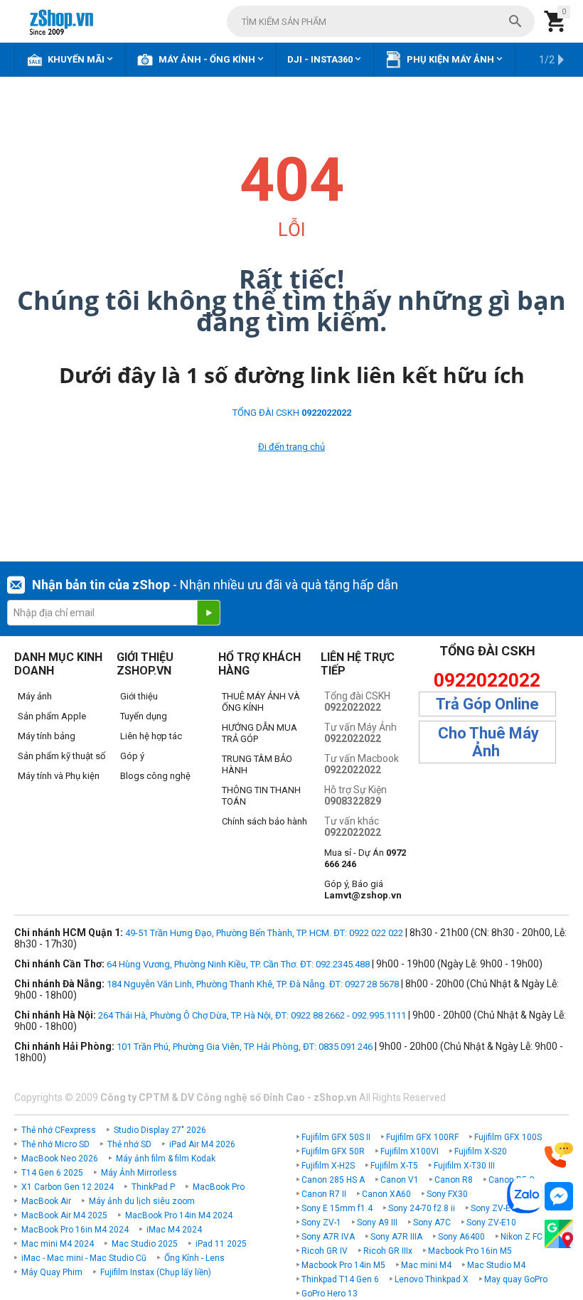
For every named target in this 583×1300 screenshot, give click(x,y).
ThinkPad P (153, 1187)
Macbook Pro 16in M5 (470, 1251)
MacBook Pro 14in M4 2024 (178, 1215)
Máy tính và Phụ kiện (59, 775)
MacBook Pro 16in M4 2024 (75, 1230)
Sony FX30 (447, 1194)
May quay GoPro (515, 1279)
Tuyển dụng (143, 716)
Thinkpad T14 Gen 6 (340, 1279)
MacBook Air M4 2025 (64, 1215)
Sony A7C (432, 1223)
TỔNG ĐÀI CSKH (291, 412)
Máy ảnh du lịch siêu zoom (142, 1201)
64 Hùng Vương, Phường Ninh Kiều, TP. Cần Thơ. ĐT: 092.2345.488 (238, 964)
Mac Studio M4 (496, 1265)
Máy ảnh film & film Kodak (165, 1159)
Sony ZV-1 (321, 1223)
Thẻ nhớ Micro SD (55, 1144)
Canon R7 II (323, 1194)
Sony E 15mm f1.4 (337, 1208)
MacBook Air (46, 1201)
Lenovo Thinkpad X (432, 1279)
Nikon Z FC (521, 1237)
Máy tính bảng (46, 736)
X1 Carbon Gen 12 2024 (67, 1187)
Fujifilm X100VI (409, 1151)
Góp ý (132, 756)
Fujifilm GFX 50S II (335, 1137)
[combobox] (381, 21)
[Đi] (208, 613)
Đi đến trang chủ (291, 446)
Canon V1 (399, 1180)
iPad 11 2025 (221, 1244)
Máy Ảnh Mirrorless (139, 1173)
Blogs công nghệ (155, 775)
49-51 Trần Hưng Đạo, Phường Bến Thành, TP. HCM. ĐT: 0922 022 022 (264, 933)
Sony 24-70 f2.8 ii (421, 1208)
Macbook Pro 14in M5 (343, 1265)
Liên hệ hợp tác (151, 736)
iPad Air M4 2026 (202, 1144)
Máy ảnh (35, 696)
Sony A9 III (377, 1223)
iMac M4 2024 (174, 1230)
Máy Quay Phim (51, 1272)
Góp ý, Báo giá (363, 890)
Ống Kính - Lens (194, 1258)
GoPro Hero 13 (329, 1294)
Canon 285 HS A (333, 1180)
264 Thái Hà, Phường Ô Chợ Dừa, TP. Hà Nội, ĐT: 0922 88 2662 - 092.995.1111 (252, 1015)
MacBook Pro (219, 1187)
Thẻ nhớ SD (129, 1144)
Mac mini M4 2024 (57, 1244)
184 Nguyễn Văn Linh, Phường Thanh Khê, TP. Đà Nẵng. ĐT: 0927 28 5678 (253, 984)
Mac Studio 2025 (145, 1244)
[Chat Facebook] (559, 1196)
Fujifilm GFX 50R (333, 1151)
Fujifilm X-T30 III (464, 1166)
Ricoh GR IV (324, 1251)
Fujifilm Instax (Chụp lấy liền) (155, 1272)
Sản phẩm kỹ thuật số (61, 756)
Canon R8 (453, 1180)
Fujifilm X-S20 (480, 1151)
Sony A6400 (461, 1237)
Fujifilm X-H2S (328, 1166)
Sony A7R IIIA (396, 1237)
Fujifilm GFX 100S (508, 1137)
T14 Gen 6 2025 (52, 1173)
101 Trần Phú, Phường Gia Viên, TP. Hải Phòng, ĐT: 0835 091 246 (245, 1046)
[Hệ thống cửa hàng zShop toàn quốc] (559, 1234)
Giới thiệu (139, 696)
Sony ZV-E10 (491, 1223)
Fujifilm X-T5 (394, 1166)
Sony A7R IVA (328, 1237)
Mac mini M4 (426, 1265)
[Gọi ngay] (559, 1155)
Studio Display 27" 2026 (160, 1130)
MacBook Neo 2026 (59, 1159)
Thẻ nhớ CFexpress (58, 1130)
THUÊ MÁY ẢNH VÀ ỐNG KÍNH (261, 702)
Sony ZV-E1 (493, 1208)
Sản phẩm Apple (52, 716)
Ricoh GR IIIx (387, 1251)
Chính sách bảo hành (264, 821)
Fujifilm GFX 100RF (422, 1137)
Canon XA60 (386, 1194)
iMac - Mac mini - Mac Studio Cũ (83, 1258)
